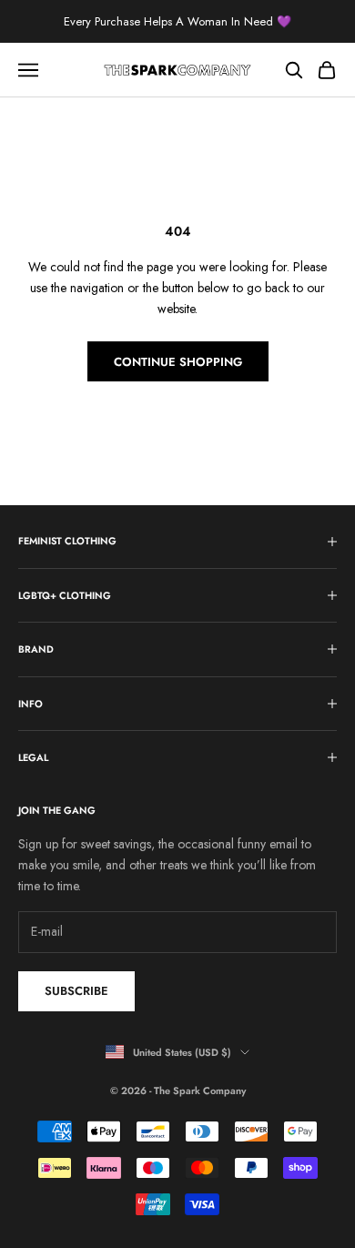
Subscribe (76, 990)
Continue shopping (178, 361)
